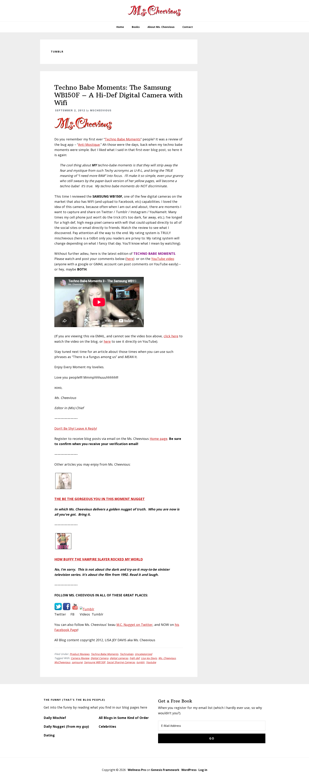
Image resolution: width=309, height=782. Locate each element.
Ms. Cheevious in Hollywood (154, 11)
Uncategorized (143, 654)
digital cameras (119, 658)
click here (171, 336)
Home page (158, 438)
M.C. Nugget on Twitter (134, 624)
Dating (49, 735)
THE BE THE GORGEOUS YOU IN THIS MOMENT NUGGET (99, 499)
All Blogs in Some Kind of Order (124, 718)
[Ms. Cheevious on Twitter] (58, 609)
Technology (126, 654)
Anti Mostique (89, 144)
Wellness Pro (137, 770)
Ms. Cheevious (167, 658)
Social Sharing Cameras (121, 662)
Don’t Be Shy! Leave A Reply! (75, 428)
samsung (77, 662)
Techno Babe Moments (123, 139)
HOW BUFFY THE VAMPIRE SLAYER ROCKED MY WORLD (98, 559)
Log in (202, 770)
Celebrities (107, 726)
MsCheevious (62, 662)
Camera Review (80, 658)
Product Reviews (79, 654)
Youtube (151, 662)
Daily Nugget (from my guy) (66, 726)
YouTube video (162, 259)
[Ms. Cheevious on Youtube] (75, 609)
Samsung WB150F (94, 662)
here (129, 259)
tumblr (140, 662)
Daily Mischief (55, 718)
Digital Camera (99, 658)
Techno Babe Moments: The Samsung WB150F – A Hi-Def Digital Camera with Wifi (118, 95)
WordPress (189, 770)
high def (135, 658)
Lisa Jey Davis (149, 658)
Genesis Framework (165, 770)
